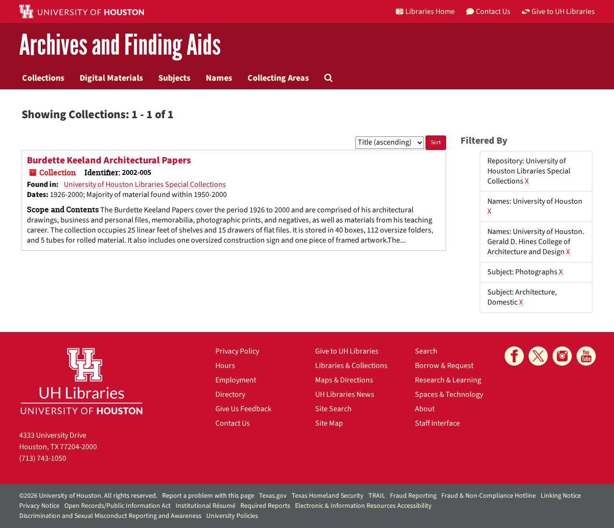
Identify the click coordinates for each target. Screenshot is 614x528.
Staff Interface (437, 423)
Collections (43, 78)
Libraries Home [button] (430, 11)
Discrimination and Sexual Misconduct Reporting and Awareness (110, 516)
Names (219, 78)
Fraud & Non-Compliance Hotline (488, 496)
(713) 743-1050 (42, 458)
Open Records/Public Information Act (117, 506)
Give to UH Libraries (346, 351)
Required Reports (265, 506)
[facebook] (514, 356)
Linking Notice (561, 496)
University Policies (232, 516)
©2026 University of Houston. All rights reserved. (88, 496)
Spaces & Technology (449, 394)
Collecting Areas (278, 78)
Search (426, 351)
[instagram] (562, 356)
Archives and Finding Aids (120, 45)
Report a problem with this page (208, 496)
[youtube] (586, 356)
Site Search (333, 409)
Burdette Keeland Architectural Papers (109, 160)
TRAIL (376, 496)
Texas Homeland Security (328, 496)
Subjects (174, 78)
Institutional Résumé (206, 506)
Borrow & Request (444, 365)
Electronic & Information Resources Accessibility (363, 506)
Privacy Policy (237, 351)
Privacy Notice (39, 506)
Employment (235, 380)
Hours (225, 365)
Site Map (329, 423)
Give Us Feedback (243, 409)
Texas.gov (273, 496)
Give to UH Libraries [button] (563, 11)
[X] (538, 356)
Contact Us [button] (493, 11)
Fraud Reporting (413, 496)
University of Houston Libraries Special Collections (145, 184)
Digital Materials (111, 78)
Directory (230, 394)
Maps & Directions (344, 380)
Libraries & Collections (351, 365)
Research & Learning (448, 380)
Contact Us (232, 423)
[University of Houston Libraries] (81, 381)
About (425, 409)
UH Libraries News (344, 394)
